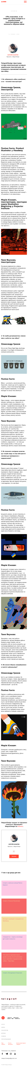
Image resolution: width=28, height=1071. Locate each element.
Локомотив (4, 1030)
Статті (3, 1024)
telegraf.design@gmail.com (2, 1058)
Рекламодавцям (6, 1039)
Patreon (20, 826)
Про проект (3, 1044)
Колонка (14, 856)
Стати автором (10, 1044)
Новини (3, 1036)
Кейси (3, 1027)
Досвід (3, 1033)
